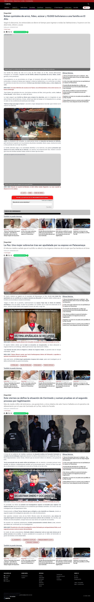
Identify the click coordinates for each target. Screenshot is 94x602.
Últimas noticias (8, 1)
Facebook (7, 575)
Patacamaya (37, 365)
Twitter (6, 577)
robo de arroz (38, 193)
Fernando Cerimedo (32, 542)
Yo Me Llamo (68, 7)
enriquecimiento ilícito (45, 539)
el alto (23, 193)
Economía (41, 584)
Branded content (61, 576)
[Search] (88, 4)
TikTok (6, 579)
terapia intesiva (48, 365)
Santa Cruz (17, 1)
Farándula (59, 579)
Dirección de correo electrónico (21, 202)
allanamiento (16, 539)
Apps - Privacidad (79, 582)
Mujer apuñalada (26, 365)
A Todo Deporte (58, 7)
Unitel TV (14, 7)
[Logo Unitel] (7, 4)
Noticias (7, 7)
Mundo (40, 580)
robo (30, 193)
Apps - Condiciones (79, 584)
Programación (77, 579)
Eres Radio (32, 7)
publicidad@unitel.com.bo (25, 595)
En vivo (87, 7)
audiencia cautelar (29, 539)
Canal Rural (40, 7)
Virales (58, 578)
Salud (40, 586)
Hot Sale (76, 7)
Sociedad (41, 579)
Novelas (76, 577)
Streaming (48, 7)
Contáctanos (24, 575)
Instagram (7, 580)
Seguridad (7, 13)
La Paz (22, 1)
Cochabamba (29, 1)
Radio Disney (24, 7)
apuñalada (14, 365)
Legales (23, 577)
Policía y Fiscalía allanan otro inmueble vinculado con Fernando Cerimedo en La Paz (35, 342)
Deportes (41, 582)
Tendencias (59, 574)
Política (41, 575)
